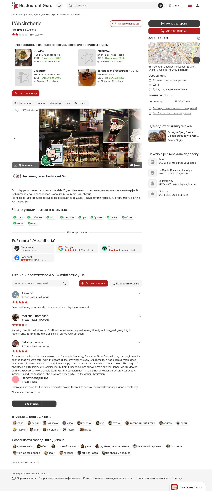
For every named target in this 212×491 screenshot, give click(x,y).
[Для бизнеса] (59, 5)
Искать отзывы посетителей (31, 283)
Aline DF (27, 293)
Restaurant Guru (40, 473)
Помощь (177, 478)
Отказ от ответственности (152, 478)
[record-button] (160, 5)
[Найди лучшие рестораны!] (32, 5)
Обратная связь (26, 478)
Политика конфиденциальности (112, 478)
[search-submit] (70, 5)
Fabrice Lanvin (32, 342)
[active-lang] (190, 5)
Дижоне (31, 29)
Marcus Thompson (34, 316)
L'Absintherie (27, 23)
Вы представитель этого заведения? (175, 108)
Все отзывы (32, 403)
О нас (86, 478)
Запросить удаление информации (59, 478)
